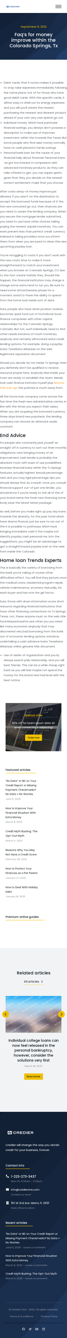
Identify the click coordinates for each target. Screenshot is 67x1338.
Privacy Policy (49, 1316)
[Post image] (33, 1014)
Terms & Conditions (21, 1316)
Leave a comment (34, 1247)
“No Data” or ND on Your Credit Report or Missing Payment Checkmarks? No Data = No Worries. (33, 1238)
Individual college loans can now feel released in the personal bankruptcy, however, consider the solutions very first (34, 1050)
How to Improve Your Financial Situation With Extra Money (31, 1258)
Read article (33, 1076)
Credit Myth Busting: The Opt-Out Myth (31, 1274)
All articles (31, 981)
